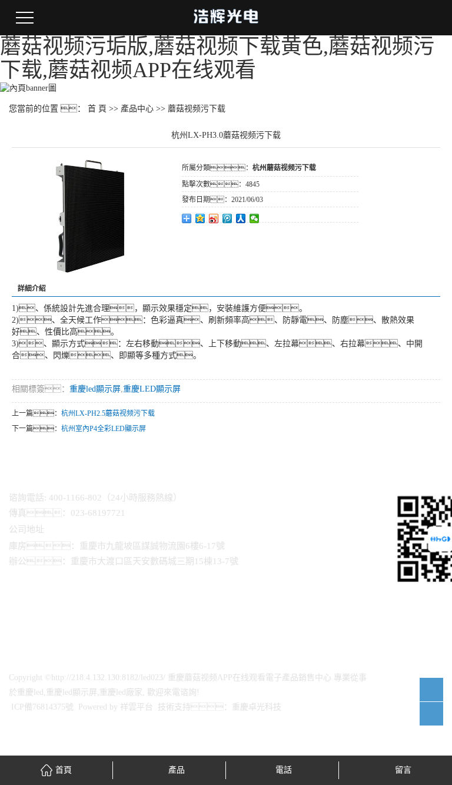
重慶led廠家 (120, 692)
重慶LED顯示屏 (152, 389)
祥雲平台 (136, 707)
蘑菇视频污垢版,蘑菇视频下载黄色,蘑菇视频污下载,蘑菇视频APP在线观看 (217, 58)
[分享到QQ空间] (200, 218)
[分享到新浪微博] (214, 218)
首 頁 (97, 108)
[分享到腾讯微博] (227, 218)
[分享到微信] (255, 218)
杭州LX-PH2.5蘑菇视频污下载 (108, 413)
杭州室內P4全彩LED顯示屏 (103, 429)
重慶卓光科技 (256, 707)
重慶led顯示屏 (95, 389)
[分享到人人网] (241, 218)
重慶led (30, 692)
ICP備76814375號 (42, 707)
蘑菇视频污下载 (196, 108)
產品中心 (137, 108)
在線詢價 (215, 238)
